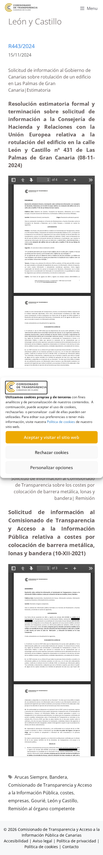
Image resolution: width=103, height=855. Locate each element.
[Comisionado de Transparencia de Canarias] (21, 7)
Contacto (70, 846)
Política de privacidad (76, 840)
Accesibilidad (16, 840)
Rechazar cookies (51, 452)
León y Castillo (62, 801)
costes (67, 793)
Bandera (58, 777)
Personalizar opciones (51, 467)
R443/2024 (21, 46)
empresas (18, 801)
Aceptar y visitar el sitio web (51, 437)
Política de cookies (61, 421)
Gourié (38, 801)
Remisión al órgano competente (41, 809)
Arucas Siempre (31, 777)
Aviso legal (42, 840)
